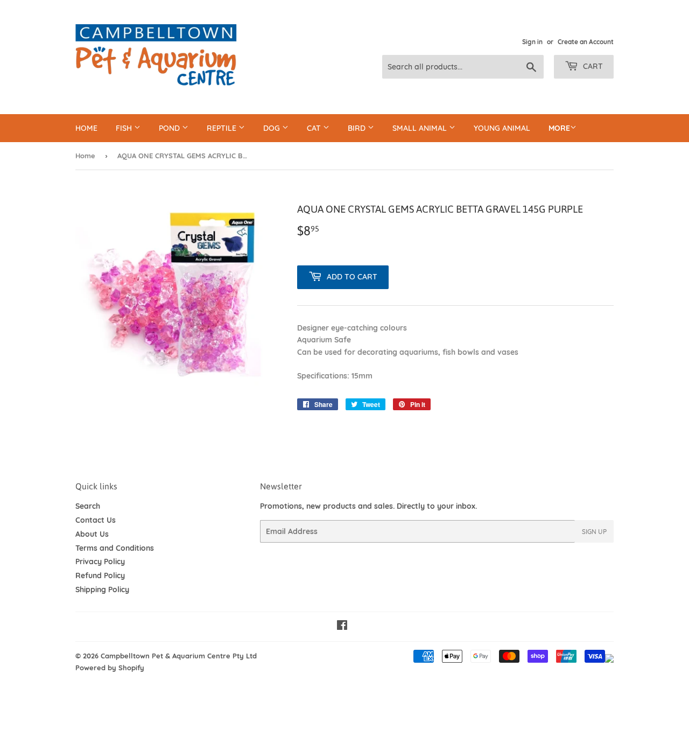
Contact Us (95, 520)
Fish (125, 128)
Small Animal (420, 128)
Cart (592, 66)
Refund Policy (100, 575)
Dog (272, 128)
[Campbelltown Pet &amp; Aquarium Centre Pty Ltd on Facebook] (342, 626)
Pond (170, 128)
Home (86, 128)
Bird (358, 128)
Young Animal (502, 128)
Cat (315, 128)
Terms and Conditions (114, 548)
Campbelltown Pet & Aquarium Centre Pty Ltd (179, 655)
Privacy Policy (100, 561)
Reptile (222, 128)
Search (87, 506)
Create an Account (586, 42)
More (559, 128)
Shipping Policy (102, 589)
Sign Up (594, 532)
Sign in (532, 42)
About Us (92, 534)
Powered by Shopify (109, 667)
